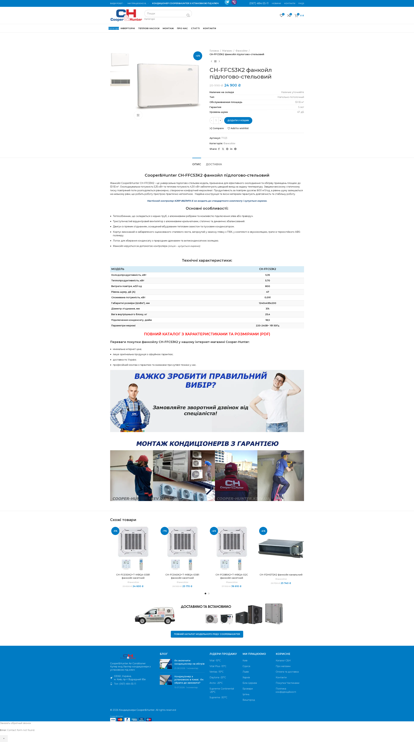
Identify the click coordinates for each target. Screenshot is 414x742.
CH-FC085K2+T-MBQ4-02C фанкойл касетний (232, 576)
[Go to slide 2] (209, 593)
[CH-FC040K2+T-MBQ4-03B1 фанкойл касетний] (182, 549)
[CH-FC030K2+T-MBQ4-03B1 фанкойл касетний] (133, 549)
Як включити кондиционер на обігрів (189, 662)
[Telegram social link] (235, 149)
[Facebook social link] (219, 149)
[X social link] (223, 149)
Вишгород (249, 699)
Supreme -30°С (218, 697)
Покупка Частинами (287, 683)
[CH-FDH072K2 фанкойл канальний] (281, 549)
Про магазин (283, 666)
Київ (245, 660)
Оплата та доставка (287, 671)
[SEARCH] (188, 15)
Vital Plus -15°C (218, 666)
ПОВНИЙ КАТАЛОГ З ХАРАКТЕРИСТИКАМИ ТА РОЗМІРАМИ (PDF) (207, 334)
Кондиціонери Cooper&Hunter (137, 710)
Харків (246, 677)
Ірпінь (246, 694)
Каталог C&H (283, 660)
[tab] (196, 163)
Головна (214, 50)
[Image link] (128, 656)
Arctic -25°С (216, 683)
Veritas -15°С (217, 671)
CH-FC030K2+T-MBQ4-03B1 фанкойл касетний (133, 576)
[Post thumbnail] (166, 664)
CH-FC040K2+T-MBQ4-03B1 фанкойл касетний (182, 576)
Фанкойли (241, 50)
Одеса (246, 666)
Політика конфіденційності (286, 690)
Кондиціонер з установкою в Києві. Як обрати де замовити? (189, 679)
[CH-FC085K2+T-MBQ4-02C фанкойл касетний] (232, 549)
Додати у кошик (238, 120)
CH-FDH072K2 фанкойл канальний (281, 574)
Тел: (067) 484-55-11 (125, 683)
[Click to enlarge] (138, 115)
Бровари (248, 688)
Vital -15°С (215, 660)
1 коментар (192, 668)
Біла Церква (250, 683)
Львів (246, 671)
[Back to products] (215, 61)
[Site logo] (126, 15)
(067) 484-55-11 (259, 3)
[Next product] (219, 61)
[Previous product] (211, 61)
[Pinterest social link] (227, 149)
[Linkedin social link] (231, 149)
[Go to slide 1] (205, 593)
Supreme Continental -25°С (222, 690)
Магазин (227, 50)
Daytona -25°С (218, 677)
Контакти (281, 677)
